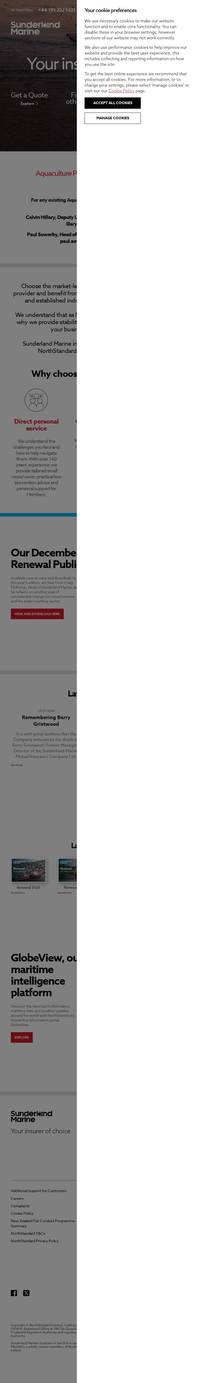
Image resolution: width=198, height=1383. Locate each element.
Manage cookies (112, 118)
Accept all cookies (112, 103)
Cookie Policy (122, 90)
